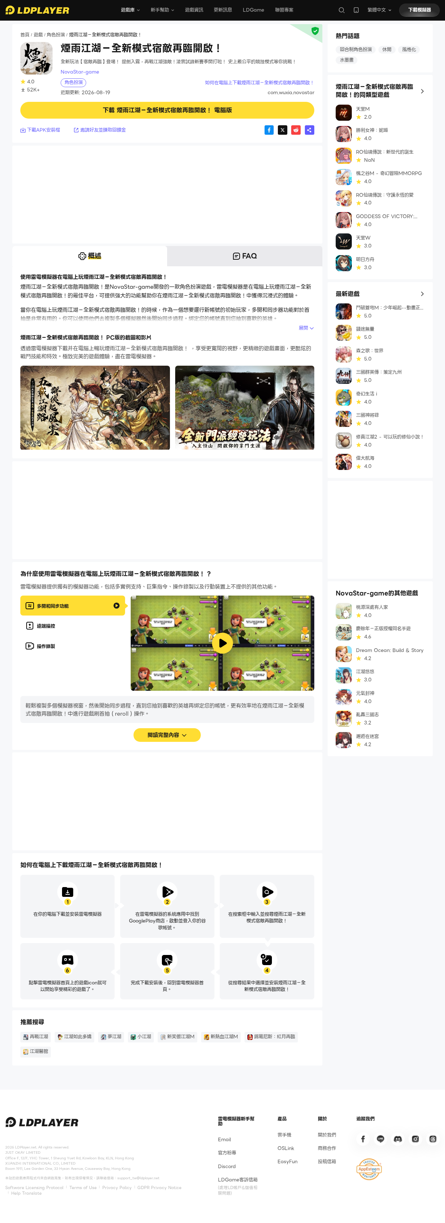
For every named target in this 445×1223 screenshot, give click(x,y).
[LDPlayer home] (37, 10)
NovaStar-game (80, 72)
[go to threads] (432, 1139)
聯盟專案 (284, 10)
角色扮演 (56, 35)
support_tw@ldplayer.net (138, 1178)
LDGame (253, 10)
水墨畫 (347, 60)
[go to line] (380, 1139)
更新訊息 (223, 10)
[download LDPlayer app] (356, 10)
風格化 (409, 49)
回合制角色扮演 (356, 49)
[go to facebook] (363, 1139)
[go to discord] (397, 1139)
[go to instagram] (415, 1139)
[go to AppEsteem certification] (369, 1169)
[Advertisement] (167, 195)
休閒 (386, 49)
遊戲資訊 (194, 10)
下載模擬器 (419, 10)
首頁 (24, 35)
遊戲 (38, 35)
